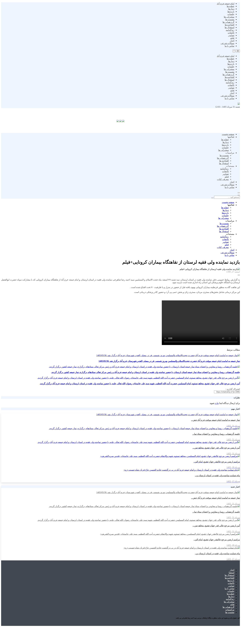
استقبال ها (229, 27)
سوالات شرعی (227, 43)
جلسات (230, 14)
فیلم (232, 38)
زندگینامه (230, 30)
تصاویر (231, 35)
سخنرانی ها (229, 17)
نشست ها (229, 19)
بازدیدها (230, 11)
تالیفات (231, 32)
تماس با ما (229, 46)
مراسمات (229, 609)
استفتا (231, 572)
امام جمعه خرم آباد (225, 3)
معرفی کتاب (223, 179)
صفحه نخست (228, 134)
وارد (217, 403)
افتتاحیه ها (229, 25)
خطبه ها (230, 6)
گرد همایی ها (228, 22)
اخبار (232, 40)
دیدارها (231, 9)
